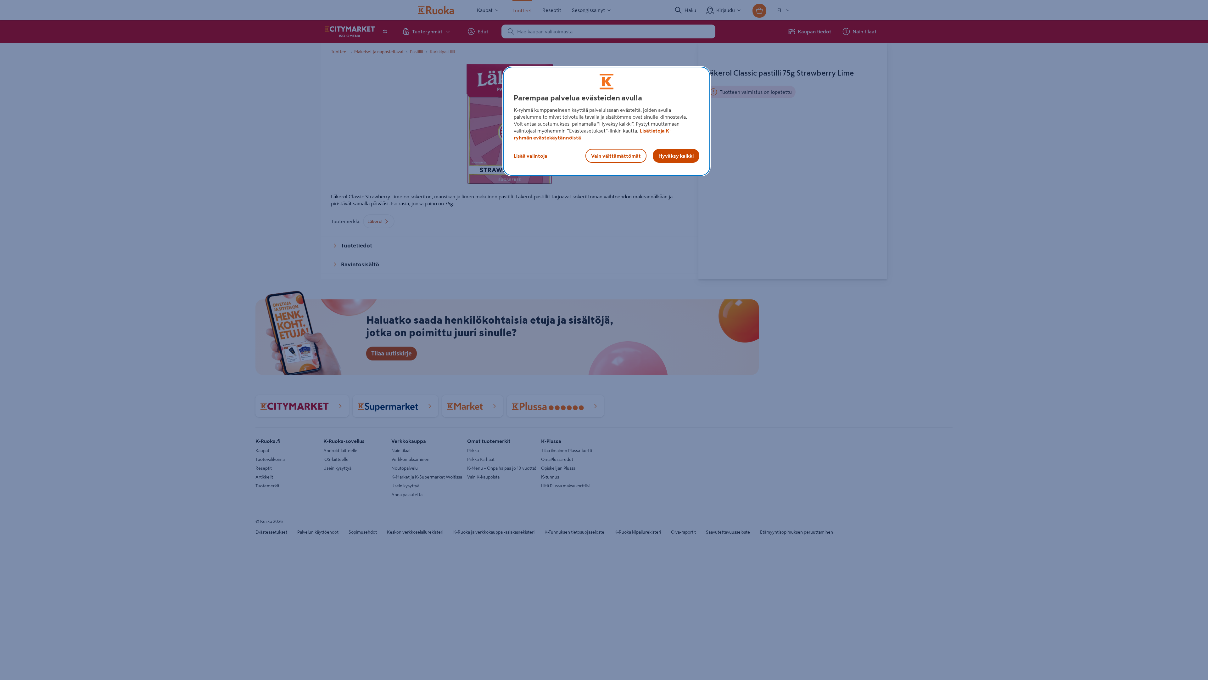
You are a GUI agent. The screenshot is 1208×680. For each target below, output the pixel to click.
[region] (606, 121)
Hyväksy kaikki (676, 155)
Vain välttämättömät (616, 155)
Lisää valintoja (530, 155)
